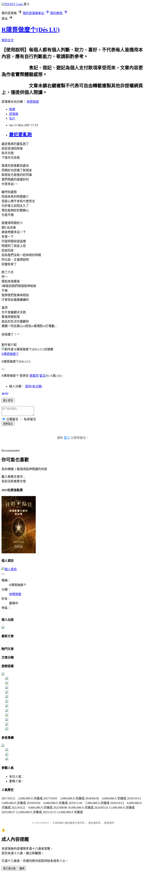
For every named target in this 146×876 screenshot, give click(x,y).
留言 (42, 375)
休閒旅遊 (33, 101)
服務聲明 (109, 822)
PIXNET (44, 822)
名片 (12, 118)
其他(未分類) (33, 386)
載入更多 (8, 400)
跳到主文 (8, 40)
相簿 (12, 109)
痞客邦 (34, 375)
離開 (21, 868)
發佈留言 (8, 423)
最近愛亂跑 (20, 134)
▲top (5, 393)
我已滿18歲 (9, 868)
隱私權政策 (94, 822)
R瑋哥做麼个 (10, 354)
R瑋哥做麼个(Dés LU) (31, 29)
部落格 (13, 114)
